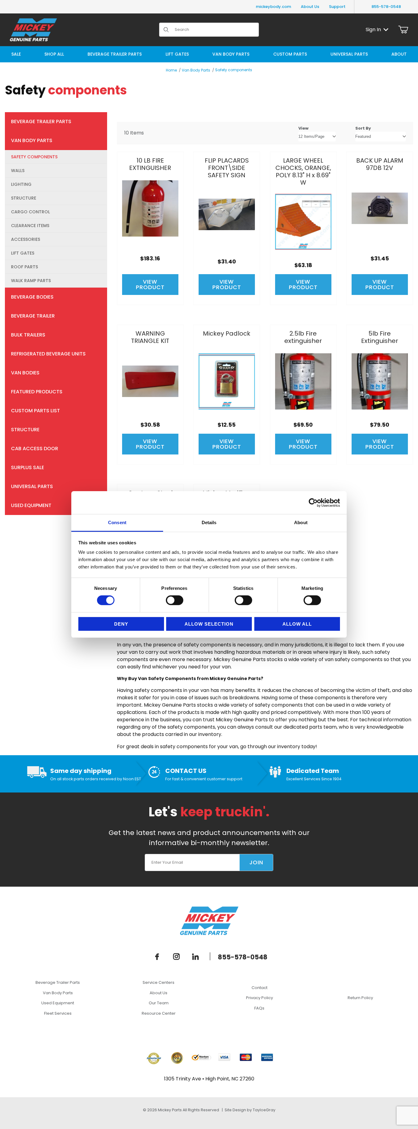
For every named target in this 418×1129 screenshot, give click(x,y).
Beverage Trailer (33, 315)
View (303, 128)
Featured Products (36, 391)
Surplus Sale (27, 467)
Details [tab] (209, 522)
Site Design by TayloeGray (250, 1109)
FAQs (259, 1008)
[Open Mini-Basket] (403, 30)
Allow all (297, 624)
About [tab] (301, 522)
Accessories (25, 239)
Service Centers (158, 982)
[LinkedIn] (195, 956)
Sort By (363, 128)
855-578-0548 (386, 6)
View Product (150, 284)
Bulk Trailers (28, 334)
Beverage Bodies (32, 296)
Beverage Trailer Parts (41, 121)
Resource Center (159, 1013)
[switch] (174, 600)
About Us (310, 6)
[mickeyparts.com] (33, 29)
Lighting (21, 184)
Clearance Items (30, 225)
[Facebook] (157, 956)
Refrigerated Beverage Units (48, 353)
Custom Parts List (35, 410)
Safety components (233, 69)
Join (256, 862)
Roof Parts (24, 267)
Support (337, 6)
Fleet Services (58, 1013)
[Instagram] (176, 956)
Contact (259, 988)
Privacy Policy (259, 998)
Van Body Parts (196, 70)
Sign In (373, 29)
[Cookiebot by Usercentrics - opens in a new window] (313, 502)
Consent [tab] (117, 522)
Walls (17, 170)
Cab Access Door (34, 448)
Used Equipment (31, 505)
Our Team (159, 1003)
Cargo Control (30, 212)
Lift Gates (22, 253)
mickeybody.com (273, 6)
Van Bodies (25, 372)
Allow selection (209, 624)
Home (171, 70)
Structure (23, 198)
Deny (121, 624)
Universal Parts (32, 486)
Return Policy (360, 998)
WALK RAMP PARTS (31, 281)
